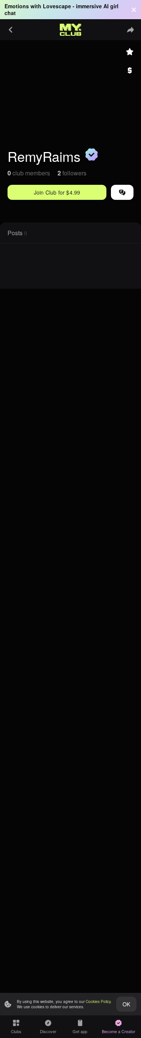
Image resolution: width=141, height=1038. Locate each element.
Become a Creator (118, 1031)
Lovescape (57, 6)
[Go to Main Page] (71, 30)
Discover (48, 1031)
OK (126, 1004)
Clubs (16, 1031)
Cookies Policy (98, 1001)
